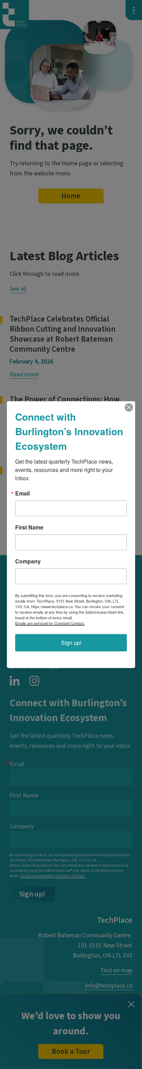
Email (22, 493)
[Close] (129, 407)
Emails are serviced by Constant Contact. (50, 622)
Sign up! (71, 642)
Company (28, 561)
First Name (29, 527)
